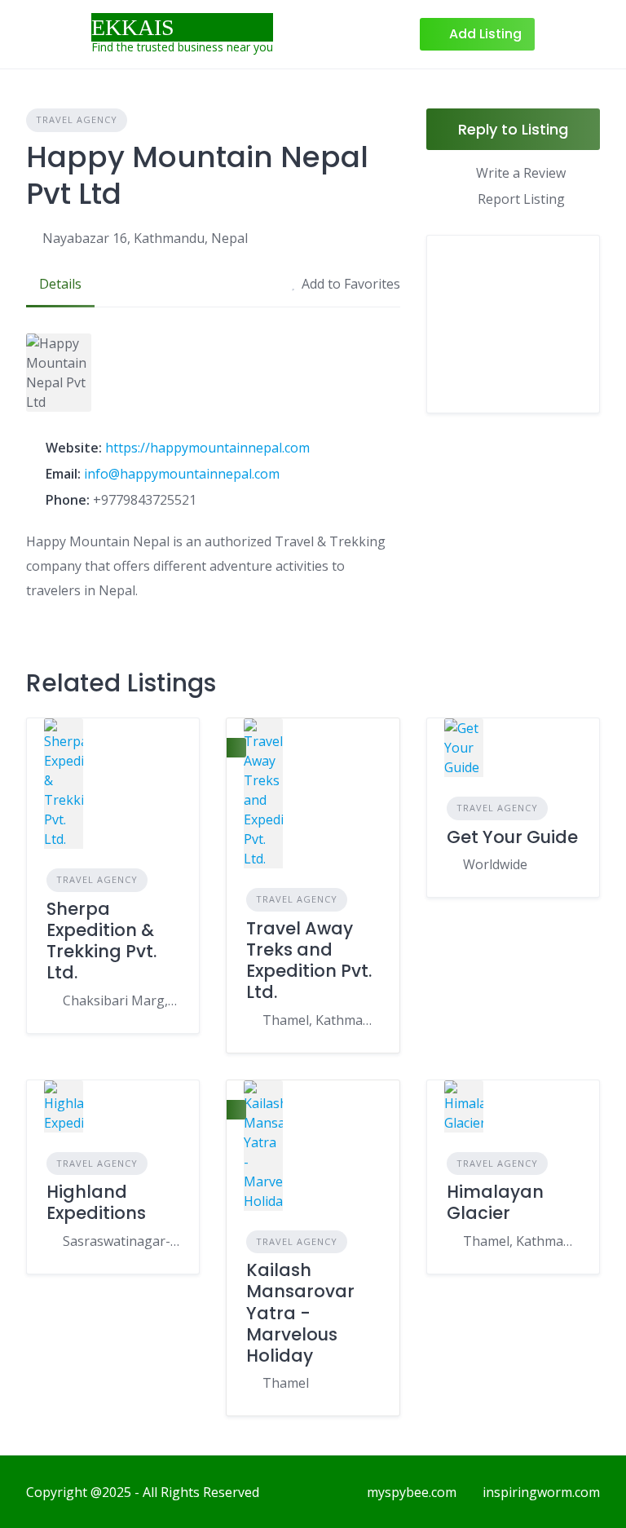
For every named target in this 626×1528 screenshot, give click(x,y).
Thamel (285, 1383)
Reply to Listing (513, 129)
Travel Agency (76, 119)
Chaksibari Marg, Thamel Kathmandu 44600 (121, 1000)
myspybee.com (411, 1492)
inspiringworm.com (541, 1492)
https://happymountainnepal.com (207, 448)
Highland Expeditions (96, 1202)
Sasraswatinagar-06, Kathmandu (121, 1241)
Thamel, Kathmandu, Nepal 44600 (521, 1241)
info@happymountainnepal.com (182, 474)
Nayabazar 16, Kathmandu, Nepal (145, 238)
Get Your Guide (512, 837)
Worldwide (495, 864)
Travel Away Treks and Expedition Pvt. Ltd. (309, 960)
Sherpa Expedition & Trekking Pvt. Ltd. (101, 941)
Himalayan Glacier (495, 1202)
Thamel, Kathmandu (320, 1020)
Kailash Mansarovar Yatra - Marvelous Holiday (300, 1312)
